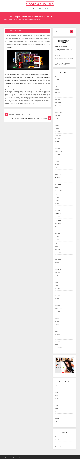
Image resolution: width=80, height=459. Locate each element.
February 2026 (58, 96)
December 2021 (58, 259)
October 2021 (57, 266)
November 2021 (58, 262)
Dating (56, 395)
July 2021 (57, 275)
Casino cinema (40, 3)
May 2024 (57, 164)
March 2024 (57, 171)
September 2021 (58, 269)
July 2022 (57, 236)
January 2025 (57, 138)
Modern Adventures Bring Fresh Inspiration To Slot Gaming (64, 54)
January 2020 (57, 334)
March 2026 (57, 92)
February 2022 (58, 253)
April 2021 (57, 285)
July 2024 (57, 158)
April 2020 (57, 325)
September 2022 (58, 230)
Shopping (57, 418)
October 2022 (57, 226)
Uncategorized (58, 425)
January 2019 (57, 351)
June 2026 (57, 83)
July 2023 (57, 197)
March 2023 (57, 210)
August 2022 (57, 233)
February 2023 (58, 213)
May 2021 (57, 282)
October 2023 (57, 187)
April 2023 (57, 207)
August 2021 (57, 272)
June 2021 (57, 279)
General (56, 402)
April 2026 (57, 89)
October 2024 (57, 148)
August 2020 (57, 311)
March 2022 (57, 249)
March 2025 (57, 132)
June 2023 (57, 200)
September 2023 (58, 190)
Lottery (56, 408)
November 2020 (58, 302)
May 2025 (57, 125)
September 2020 (58, 308)
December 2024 (58, 141)
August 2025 (57, 115)
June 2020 (57, 318)
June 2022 (57, 239)
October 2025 (57, 109)
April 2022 (57, 246)
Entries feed (57, 440)
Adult (33, 8)
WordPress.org (58, 446)
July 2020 (57, 315)
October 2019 (57, 344)
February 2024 (58, 174)
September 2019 (58, 347)
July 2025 (57, 118)
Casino (39, 8)
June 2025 (57, 122)
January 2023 (57, 217)
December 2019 (58, 338)
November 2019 (58, 341)
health (56, 405)
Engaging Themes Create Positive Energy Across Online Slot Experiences (63, 45)
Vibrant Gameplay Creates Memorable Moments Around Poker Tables (62, 64)
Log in (56, 436)
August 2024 (57, 154)
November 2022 (58, 223)
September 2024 (58, 151)
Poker (56, 415)
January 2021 (57, 295)
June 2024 (57, 161)
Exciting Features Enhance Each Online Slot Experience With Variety (63, 50)
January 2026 (57, 99)
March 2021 (57, 289)
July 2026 (57, 79)
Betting (46, 8)
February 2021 (58, 292)
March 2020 (57, 328)
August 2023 (57, 194)
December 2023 (58, 181)
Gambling (57, 398)
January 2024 (57, 177)
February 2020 (58, 331)
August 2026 (57, 76)
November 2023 (58, 184)
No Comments (27, 30)
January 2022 (57, 256)
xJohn (9, 30)
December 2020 (58, 298)
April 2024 (57, 168)
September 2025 (58, 112)
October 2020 (57, 305)
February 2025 (58, 135)
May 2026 (57, 86)
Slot (56, 421)
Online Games (58, 412)
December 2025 (58, 102)
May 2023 (57, 203)
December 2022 (58, 220)
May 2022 (57, 243)
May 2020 (57, 321)
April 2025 (57, 128)
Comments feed (58, 443)
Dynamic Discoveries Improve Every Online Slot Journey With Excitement (64, 59)
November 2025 (58, 105)
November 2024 (58, 145)
